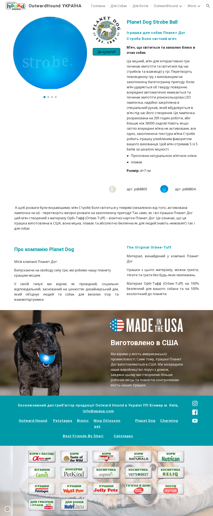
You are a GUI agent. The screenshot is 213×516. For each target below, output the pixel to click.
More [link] (192, 6)
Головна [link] (98, 6)
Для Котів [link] (140, 6)
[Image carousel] (50, 57)
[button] (208, 6)
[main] (163, 96)
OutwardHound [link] (166, 6)
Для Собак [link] (118, 6)
